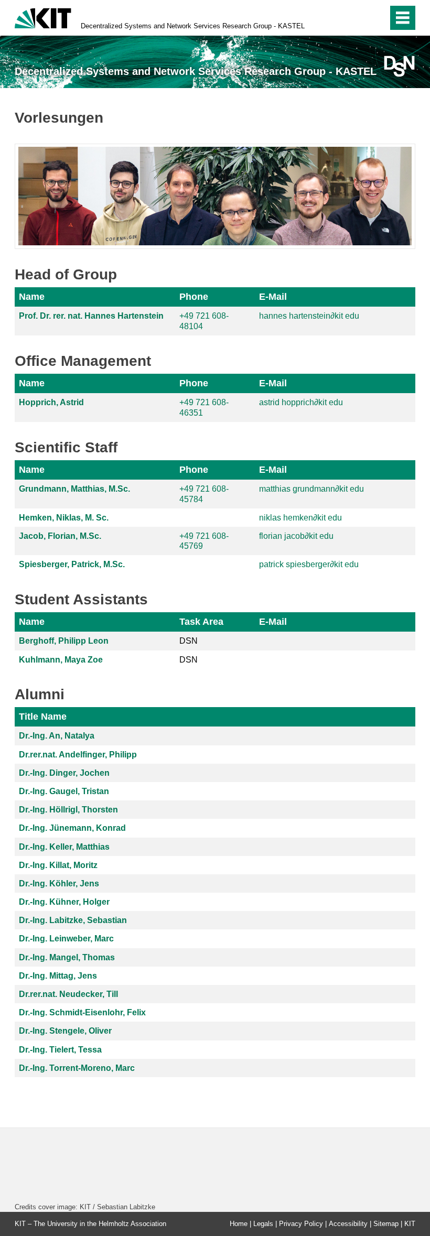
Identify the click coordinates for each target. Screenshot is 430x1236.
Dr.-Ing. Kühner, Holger (64, 901)
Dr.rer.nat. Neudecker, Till (68, 994)
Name (32, 296)
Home (239, 1224)
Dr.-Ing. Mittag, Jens (58, 975)
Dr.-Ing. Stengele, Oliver (65, 1030)
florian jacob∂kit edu (296, 536)
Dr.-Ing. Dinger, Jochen (64, 772)
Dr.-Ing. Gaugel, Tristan (64, 791)
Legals (263, 1224)
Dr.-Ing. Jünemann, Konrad (72, 827)
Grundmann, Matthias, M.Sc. (74, 488)
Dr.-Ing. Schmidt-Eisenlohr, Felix (82, 1012)
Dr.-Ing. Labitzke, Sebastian (73, 920)
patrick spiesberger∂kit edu (309, 564)
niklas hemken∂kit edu (300, 517)
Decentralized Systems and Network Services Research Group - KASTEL (193, 26)
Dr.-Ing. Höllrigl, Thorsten (68, 809)
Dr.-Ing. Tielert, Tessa (60, 1049)
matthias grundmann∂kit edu (311, 488)
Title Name (43, 716)
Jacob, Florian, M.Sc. (60, 536)
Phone (193, 296)
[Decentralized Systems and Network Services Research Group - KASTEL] (399, 66)
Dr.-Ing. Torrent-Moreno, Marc (77, 1068)
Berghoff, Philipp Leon (64, 640)
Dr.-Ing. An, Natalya (56, 735)
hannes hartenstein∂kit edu (309, 315)
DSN (188, 640)
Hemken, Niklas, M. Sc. (64, 517)
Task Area (201, 621)
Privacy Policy (301, 1224)
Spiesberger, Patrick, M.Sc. (72, 564)
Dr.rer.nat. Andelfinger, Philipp (78, 754)
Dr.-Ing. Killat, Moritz (58, 865)
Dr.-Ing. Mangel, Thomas (67, 957)
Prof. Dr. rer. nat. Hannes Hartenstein (91, 315)
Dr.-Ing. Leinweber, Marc (66, 938)
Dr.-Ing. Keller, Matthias (64, 846)
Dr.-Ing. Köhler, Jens (59, 883)
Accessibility (348, 1224)
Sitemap (386, 1224)
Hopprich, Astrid (51, 402)
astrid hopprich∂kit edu (301, 402)
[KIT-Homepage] (43, 17)
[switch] (357, 18)
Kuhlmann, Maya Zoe (61, 659)
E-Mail (273, 296)
